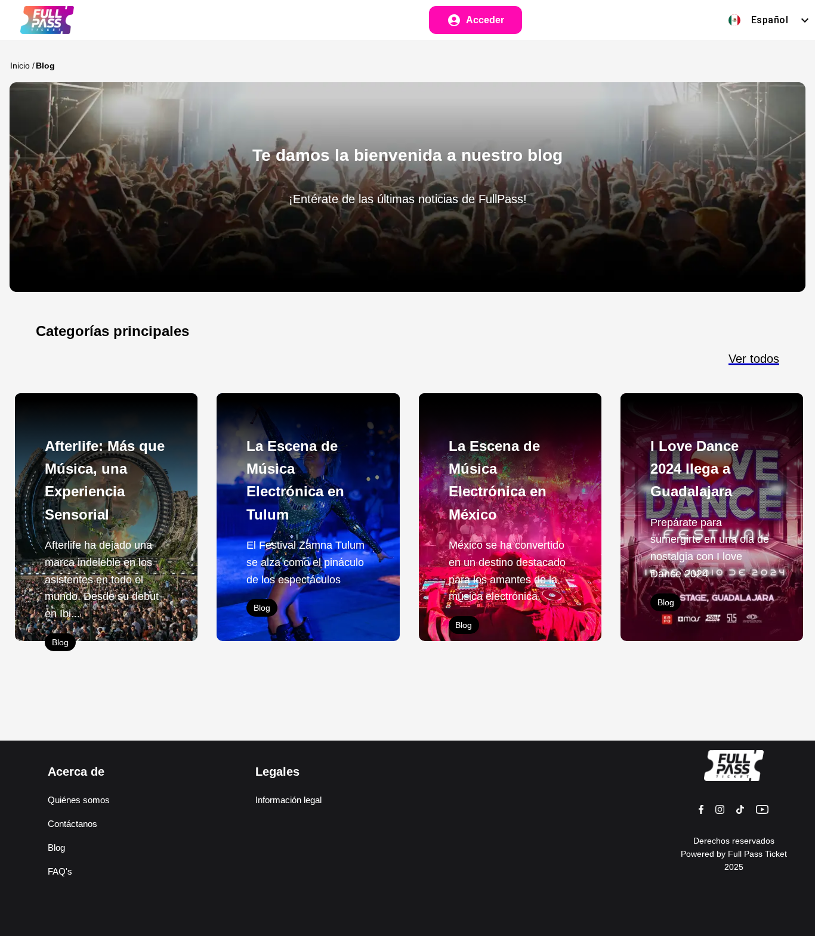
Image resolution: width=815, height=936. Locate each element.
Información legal (288, 800)
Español (769, 20)
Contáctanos (72, 824)
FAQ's (60, 871)
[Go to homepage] (40, 20)
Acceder (485, 20)
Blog (60, 642)
